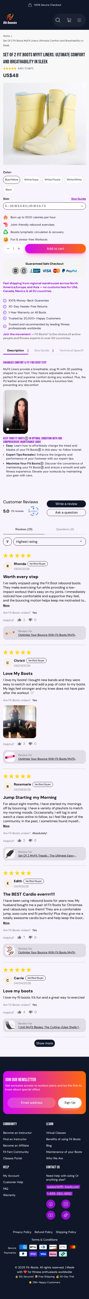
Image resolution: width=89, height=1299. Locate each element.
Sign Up (69, 1102)
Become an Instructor (17, 1133)
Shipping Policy (66, 1232)
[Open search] (57, 20)
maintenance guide (30, 442)
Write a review (66, 504)
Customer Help (13, 1182)
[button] (10, 633)
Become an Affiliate (16, 1145)
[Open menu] (79, 20)
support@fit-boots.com (63, 1186)
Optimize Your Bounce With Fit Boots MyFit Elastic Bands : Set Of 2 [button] (46, 635)
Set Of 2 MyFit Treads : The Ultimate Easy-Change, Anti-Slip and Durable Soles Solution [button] (48, 855)
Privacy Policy (22, 1232)
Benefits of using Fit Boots (63, 1139)
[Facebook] (50, 1204)
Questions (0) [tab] (65, 529)
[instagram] (65, 1204)
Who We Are (54, 1158)
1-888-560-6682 (59, 1193)
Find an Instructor (14, 1139)
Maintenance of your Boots (64, 1152)
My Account (11, 1176)
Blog (49, 1145)
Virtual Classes (56, 1133)
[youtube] (50, 1215)
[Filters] (7, 542)
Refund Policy (44, 1232)
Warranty (9, 1195)
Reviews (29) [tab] (23, 529)
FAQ (5, 1188)
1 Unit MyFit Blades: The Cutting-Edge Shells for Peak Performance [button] (49, 1027)
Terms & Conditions (44, 1239)
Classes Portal (12, 1158)
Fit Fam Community (16, 1152)
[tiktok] (65, 1215)
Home (6, 36)
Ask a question (66, 512)
